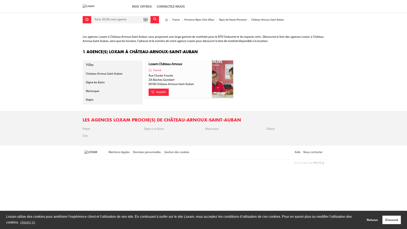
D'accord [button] (391, 220)
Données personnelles (147, 152)
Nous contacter (313, 152)
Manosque (92, 91)
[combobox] (121, 19)
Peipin (89, 100)
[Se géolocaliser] (87, 19)
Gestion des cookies (176, 152)
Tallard (270, 129)
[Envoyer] (155, 19)
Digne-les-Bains (154, 129)
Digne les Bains (95, 82)
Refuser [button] (372, 220)
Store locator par (308, 163)
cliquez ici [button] (27, 222)
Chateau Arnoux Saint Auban (104, 73)
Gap (85, 135)
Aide (297, 152)
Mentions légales (119, 152)
